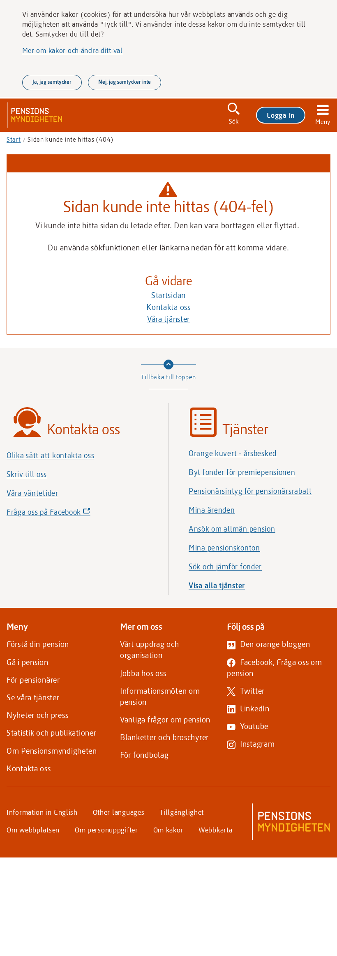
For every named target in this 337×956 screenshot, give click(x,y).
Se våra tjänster (33, 697)
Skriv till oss (27, 474)
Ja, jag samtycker (52, 81)
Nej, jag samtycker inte (124, 81)
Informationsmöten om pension (160, 696)
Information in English (42, 811)
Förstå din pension (38, 644)
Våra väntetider (32, 493)
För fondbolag (144, 755)
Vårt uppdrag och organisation (149, 649)
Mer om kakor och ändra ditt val (72, 50)
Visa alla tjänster (217, 585)
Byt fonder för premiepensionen (242, 472)
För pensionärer (33, 679)
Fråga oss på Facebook (62, 514)
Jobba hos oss (143, 673)
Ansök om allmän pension (232, 529)
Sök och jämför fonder (225, 566)
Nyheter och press (37, 715)
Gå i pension (27, 662)
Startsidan (168, 295)
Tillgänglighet (181, 811)
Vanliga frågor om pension (165, 719)
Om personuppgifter (106, 829)
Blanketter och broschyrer (164, 737)
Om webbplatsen (33, 829)
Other (119, 811)
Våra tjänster (168, 319)
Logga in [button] (281, 114)
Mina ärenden (212, 510)
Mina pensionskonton (224, 548)
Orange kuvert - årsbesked (233, 453)
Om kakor (168, 829)
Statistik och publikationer (51, 732)
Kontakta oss (168, 307)
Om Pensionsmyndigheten (52, 750)
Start (14, 139)
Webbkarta (215, 829)
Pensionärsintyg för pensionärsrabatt (250, 491)
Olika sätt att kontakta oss (50, 455)
